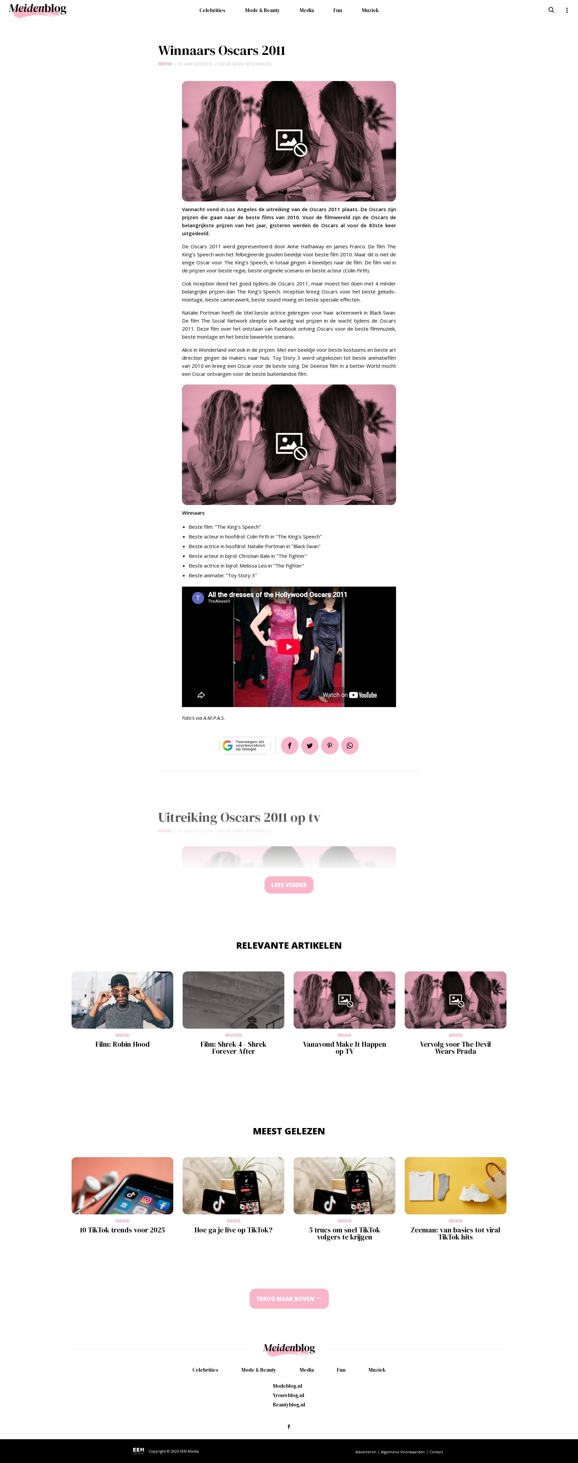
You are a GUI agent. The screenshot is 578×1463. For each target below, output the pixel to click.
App (350, 745)
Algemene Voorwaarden (403, 1451)
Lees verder (289, 885)
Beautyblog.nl (289, 1404)
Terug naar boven (285, 1299)
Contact (436, 1451)
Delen (289, 745)
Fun (337, 10)
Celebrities (212, 10)
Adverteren (366, 1451)
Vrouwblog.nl (288, 1395)
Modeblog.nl (287, 1385)
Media (307, 10)
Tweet (309, 745)
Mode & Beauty (262, 10)
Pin (330, 745)
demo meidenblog (252, 64)
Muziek (370, 10)
